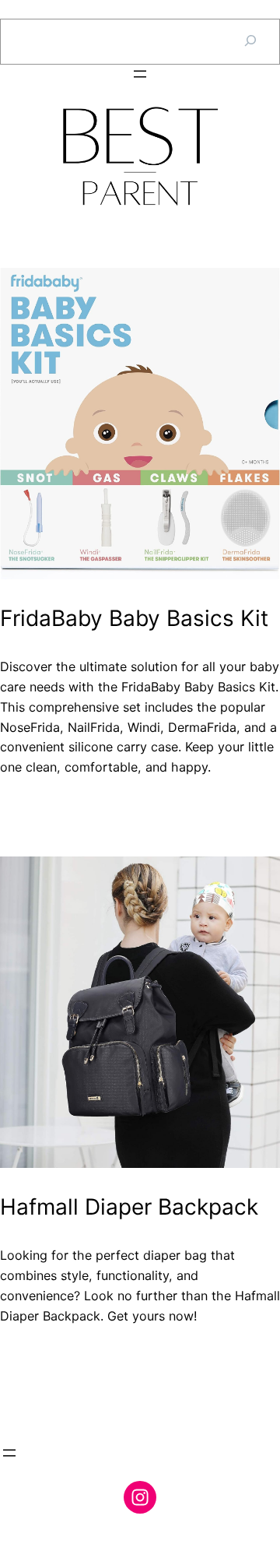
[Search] (250, 42)
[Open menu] (140, 74)
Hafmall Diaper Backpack (129, 1207)
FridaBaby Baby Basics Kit (134, 618)
